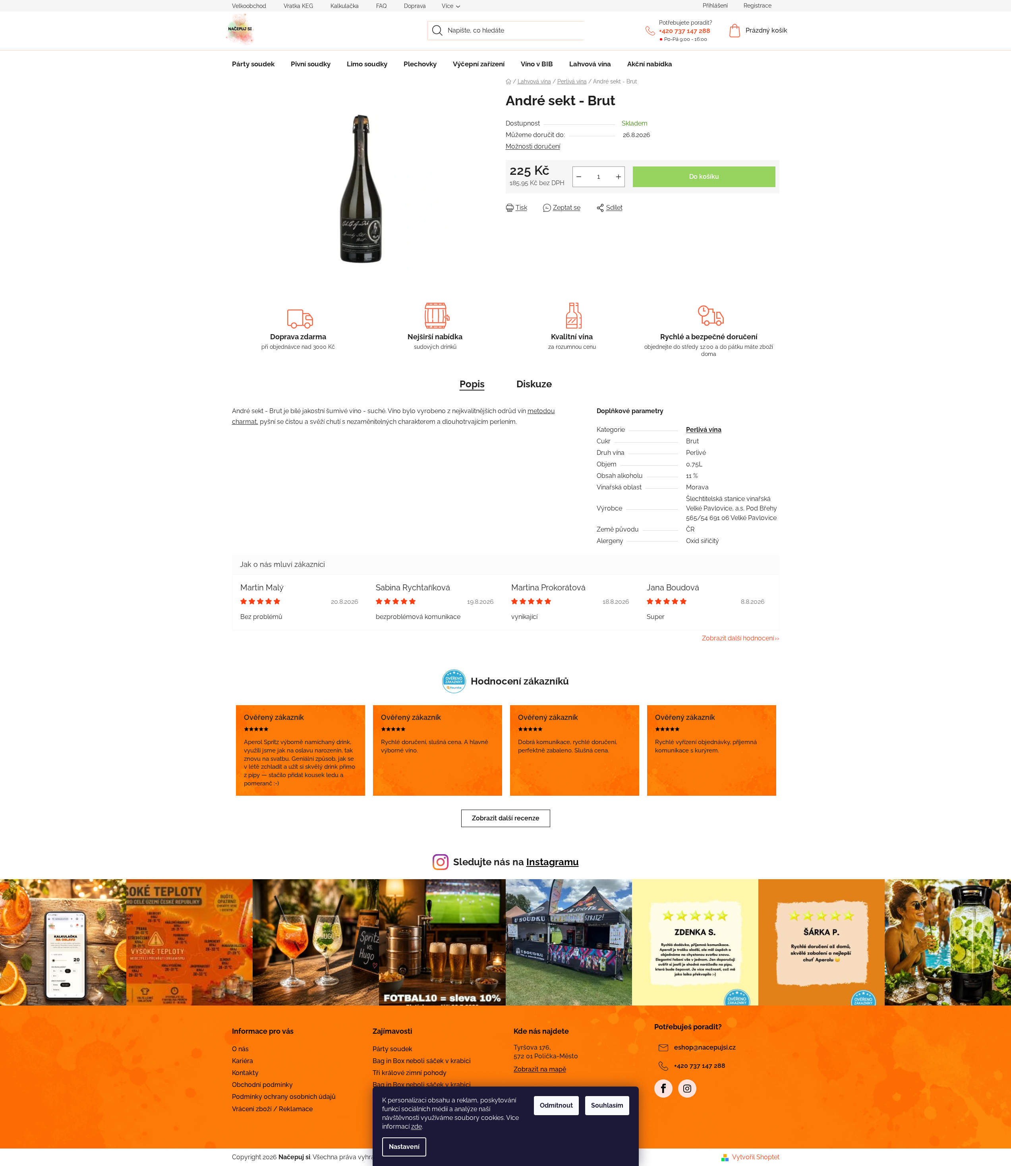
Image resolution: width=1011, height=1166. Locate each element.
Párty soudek (392, 1049)
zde (416, 1126)
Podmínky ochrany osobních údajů (284, 1096)
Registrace (757, 5)
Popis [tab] (472, 384)
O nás (240, 1049)
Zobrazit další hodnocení (738, 638)
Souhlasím (607, 1105)
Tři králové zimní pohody (410, 1073)
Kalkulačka (345, 6)
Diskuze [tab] (534, 384)
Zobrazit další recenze (505, 818)
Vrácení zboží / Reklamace (272, 1109)
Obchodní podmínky (262, 1085)
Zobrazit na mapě (540, 1069)
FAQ (381, 6)
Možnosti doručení (533, 146)
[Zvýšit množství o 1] (618, 177)
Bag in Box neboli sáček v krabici (422, 1061)
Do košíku (704, 176)
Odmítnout (556, 1105)
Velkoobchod (249, 6)
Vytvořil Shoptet (755, 1157)
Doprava (415, 6)
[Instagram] (687, 1088)
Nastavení (404, 1147)
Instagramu (552, 862)
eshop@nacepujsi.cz (705, 1047)
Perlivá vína (703, 429)
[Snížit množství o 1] (579, 177)
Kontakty (245, 1073)
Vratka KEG (298, 6)
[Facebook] (663, 1088)
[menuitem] (253, 63)
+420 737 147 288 (684, 31)
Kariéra (242, 1061)
